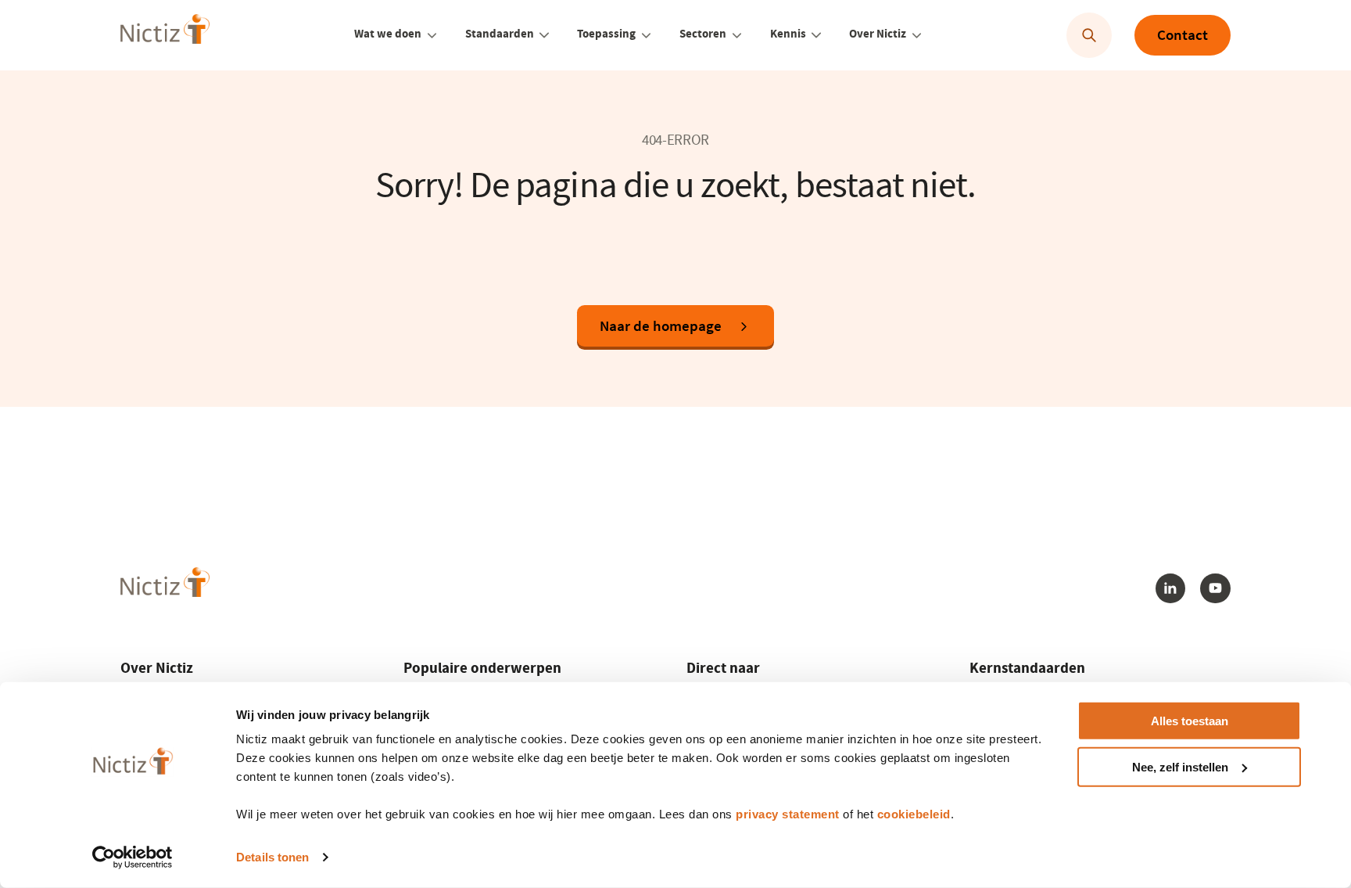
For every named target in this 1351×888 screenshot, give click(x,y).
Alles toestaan (1189, 721)
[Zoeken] (1089, 36)
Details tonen (272, 857)
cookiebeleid (914, 814)
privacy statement (788, 814)
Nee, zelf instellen (1180, 767)
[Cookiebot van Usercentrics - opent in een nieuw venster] (132, 857)
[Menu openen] (432, 35)
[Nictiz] (164, 33)
